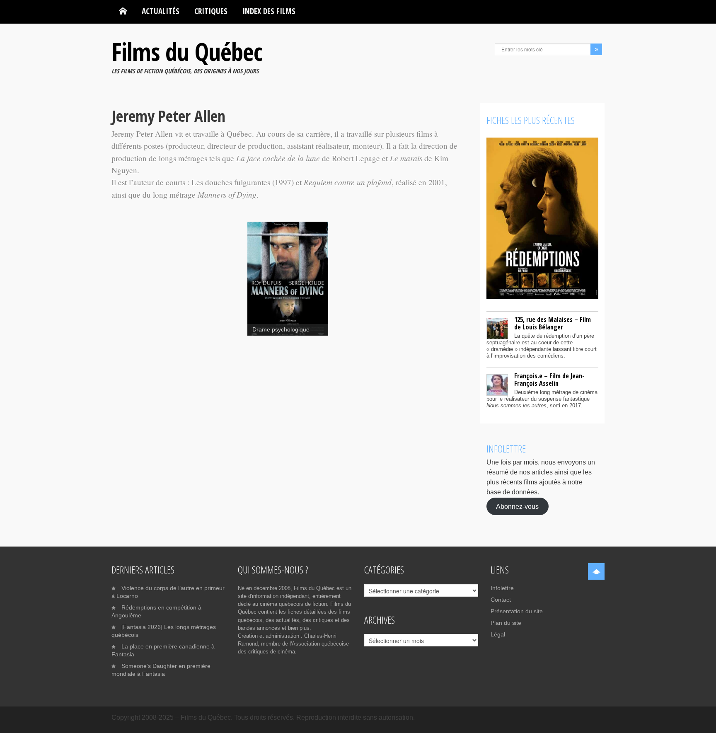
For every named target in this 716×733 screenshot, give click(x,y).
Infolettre (502, 588)
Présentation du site (517, 611)
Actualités (160, 11)
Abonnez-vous (517, 506)
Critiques (210, 11)
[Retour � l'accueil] (123, 11)
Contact (501, 599)
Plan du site (506, 622)
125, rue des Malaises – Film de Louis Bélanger (552, 323)
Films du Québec (186, 51)
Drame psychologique (281, 330)
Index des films (268, 11)
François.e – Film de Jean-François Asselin (549, 379)
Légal (498, 634)
